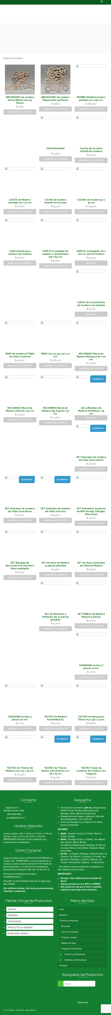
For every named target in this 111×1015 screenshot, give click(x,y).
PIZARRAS (13, 915)
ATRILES (12, 909)
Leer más (91, 262)
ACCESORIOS (14, 921)
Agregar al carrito (20, 111)
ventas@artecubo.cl (15, 817)
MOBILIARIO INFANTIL (18, 933)
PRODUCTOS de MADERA (20, 927)
